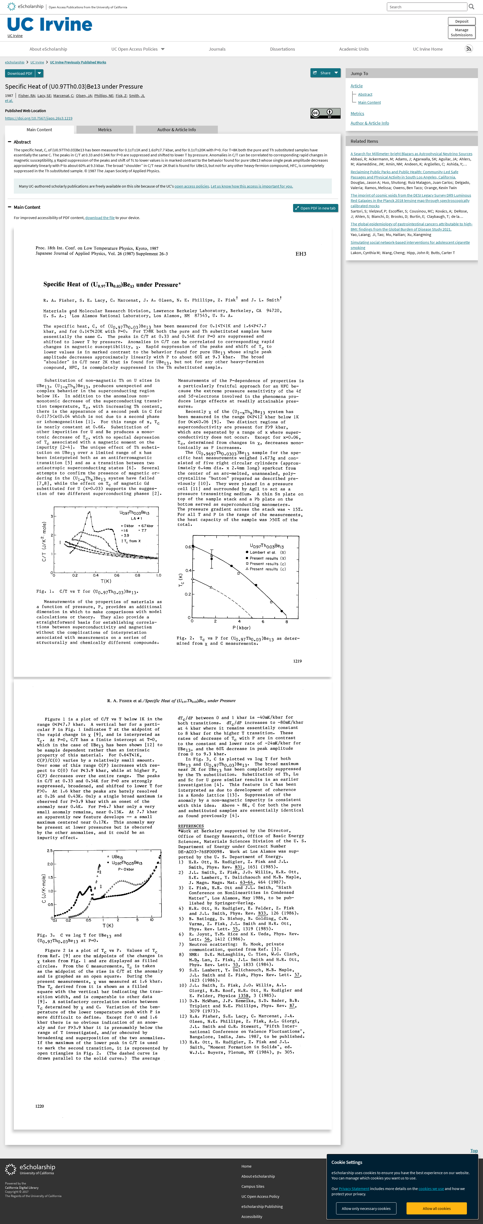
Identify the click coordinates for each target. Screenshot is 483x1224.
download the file (100, 217)
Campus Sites (253, 1186)
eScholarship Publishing (262, 1206)
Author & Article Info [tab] (176, 129)
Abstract (22, 142)
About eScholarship (48, 49)
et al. (9, 100)
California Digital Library (21, 1187)
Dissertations (282, 49)
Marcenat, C (63, 95)
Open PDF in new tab (318, 208)
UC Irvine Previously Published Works (78, 62)
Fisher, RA (26, 95)
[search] (471, 7)
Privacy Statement (354, 1188)
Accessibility (252, 1216)
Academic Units (354, 49)
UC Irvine (15, 35)
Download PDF (20, 73)
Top (474, 1150)
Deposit (461, 21)
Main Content (27, 207)
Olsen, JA (84, 95)
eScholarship (14, 62)
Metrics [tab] (105, 129)
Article (357, 86)
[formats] (39, 73)
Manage (462, 32)
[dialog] (402, 1186)
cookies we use (431, 1188)
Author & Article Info (370, 123)
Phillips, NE (103, 95)
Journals (217, 49)
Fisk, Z (121, 95)
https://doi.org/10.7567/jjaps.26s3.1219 (38, 118)
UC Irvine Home (428, 49)
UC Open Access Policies (134, 49)
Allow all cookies (437, 1208)
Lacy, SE (44, 95)
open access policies (192, 186)
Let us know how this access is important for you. (252, 186)
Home (247, 1166)
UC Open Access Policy (260, 1196)
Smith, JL (137, 95)
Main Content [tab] (39, 129)
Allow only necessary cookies (366, 1208)
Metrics (357, 113)
